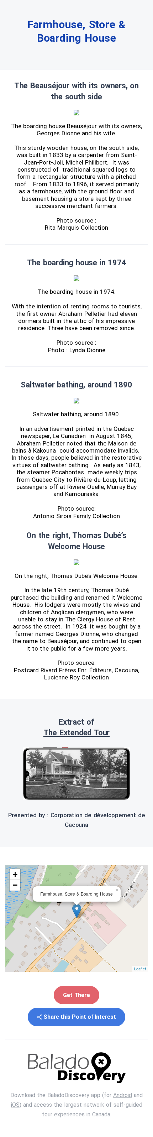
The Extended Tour (76, 732)
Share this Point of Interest (79, 1016)
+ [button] (15, 874)
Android (122, 1095)
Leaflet (140, 968)
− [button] (15, 885)
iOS (15, 1104)
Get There (76, 995)
